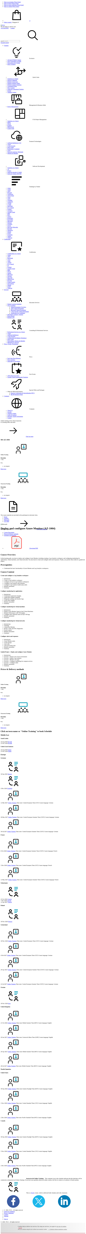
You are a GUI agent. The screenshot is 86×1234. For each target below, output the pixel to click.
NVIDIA (9, 224)
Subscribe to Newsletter (13, 361)
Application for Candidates (18, 313)
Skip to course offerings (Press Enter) (14, 5)
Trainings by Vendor (12, 78)
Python (9, 171)
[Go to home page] (3, 25)
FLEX (32, 1193)
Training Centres (11, 413)
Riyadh (10, 742)
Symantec (10, 234)
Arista (9, 188)
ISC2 (8, 215)
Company (6, 396)
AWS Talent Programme (17, 308)
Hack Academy (11, 64)
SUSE (9, 233)
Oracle (9, 225)
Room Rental (10, 316)
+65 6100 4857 (5, 28)
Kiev (9, 1003)
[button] (15, 22)
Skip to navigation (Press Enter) (12, 2)
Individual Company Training (15, 314)
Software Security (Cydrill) (14, 172)
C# (8, 169)
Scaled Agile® (11, 282)
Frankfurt (9, 788)
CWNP (9, 203)
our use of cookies (61, 1226)
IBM (8, 213)
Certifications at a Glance (14, 253)
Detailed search (5, 42)
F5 (8, 265)
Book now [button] (3, 469)
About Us (10, 410)
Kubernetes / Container (13, 149)
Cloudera (9, 200)
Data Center (10, 147)
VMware (9, 237)
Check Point (10, 195)
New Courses (11, 88)
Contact (12, 28)
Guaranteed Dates (12, 86)
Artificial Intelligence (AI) (14, 143)
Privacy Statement (9, 1213)
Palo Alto (9, 277)
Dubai (9, 750)
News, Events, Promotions (11, 344)
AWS (8, 191)
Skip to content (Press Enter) (11, 6)
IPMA (9, 122)
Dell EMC (10, 206)
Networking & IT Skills (13, 63)
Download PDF (33, 548)
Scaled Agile (10, 128)
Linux (9, 150)
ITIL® (9, 124)
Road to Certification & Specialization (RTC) (23, 393)
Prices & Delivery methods (11, 534)
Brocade (9, 192)
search (2, 41)
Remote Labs (10, 317)
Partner (9, 91)
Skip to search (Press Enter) (11, 3)
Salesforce (10, 230)
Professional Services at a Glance (16, 332)
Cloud (9, 144)
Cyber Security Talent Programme (20, 311)
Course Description (9, 532)
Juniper (9, 216)
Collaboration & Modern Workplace (17, 338)
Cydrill (9, 204)
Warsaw (10, 921)
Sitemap (6, 1216)
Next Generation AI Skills (14, 61)
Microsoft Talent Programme (18, 310)
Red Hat (9, 228)
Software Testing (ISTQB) (14, 174)
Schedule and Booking (10, 535)
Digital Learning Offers (13, 83)
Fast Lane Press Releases (14, 358)
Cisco (8, 197)
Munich (10, 774)
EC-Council (10, 207)
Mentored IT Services (13, 342)
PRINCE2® (10, 127)
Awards (9, 412)
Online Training (12, 803)
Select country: (8, 22)
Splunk (9, 231)
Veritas (9, 236)
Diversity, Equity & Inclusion (15, 416)
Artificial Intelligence (13, 335)
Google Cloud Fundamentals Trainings (17, 377)
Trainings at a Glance (13, 121)
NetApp (9, 222)
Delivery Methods (12, 80)
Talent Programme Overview (18, 307)
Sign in (6, 1219)
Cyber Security (11, 146)
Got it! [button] (20, 1228)
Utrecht (10, 899)
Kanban (9, 125)
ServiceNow (10, 283)
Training (6, 45)
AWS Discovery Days (13, 375)
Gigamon (9, 210)
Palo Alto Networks (12, 227)
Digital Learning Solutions (14, 85)
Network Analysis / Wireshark (15, 152)
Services (6, 289)
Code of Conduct (12, 415)
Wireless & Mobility (12, 153)
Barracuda (10, 258)
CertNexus (10, 194)
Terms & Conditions (9, 1211)
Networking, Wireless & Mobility (16, 341)
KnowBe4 (10, 219)
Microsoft (10, 221)
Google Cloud (11, 212)
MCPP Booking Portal (17, 394)
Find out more (29, 436)
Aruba (9, 189)
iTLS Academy (11, 305)
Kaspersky (10, 218)
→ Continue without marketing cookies (57, 1229)
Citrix (8, 198)
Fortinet (9, 209)
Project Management (12, 106)
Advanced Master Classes (14, 60)
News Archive (11, 360)
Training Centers (11, 92)
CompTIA (10, 201)
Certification (7, 239)
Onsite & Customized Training (15, 89)
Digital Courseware (12, 82)
